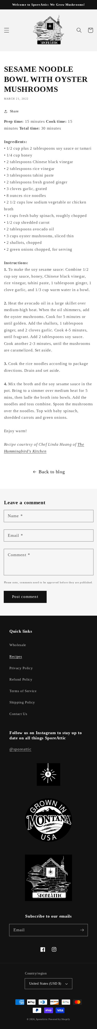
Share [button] (14, 111)
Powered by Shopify (59, 1019)
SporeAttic (42, 1019)
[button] (6, 30)
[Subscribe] (82, 930)
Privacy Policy (21, 668)
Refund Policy (20, 679)
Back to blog (52, 471)
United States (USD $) (45, 983)
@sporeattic (20, 749)
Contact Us (18, 714)
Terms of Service (23, 691)
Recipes (15, 656)
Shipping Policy (22, 702)
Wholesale (17, 645)
